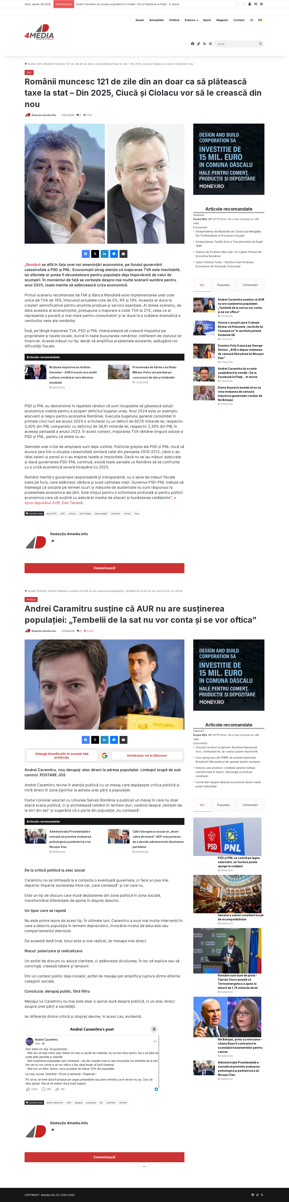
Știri (39, 63)
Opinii (207, 20)
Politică (174, 20)
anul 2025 (51, 513)
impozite (115, 513)
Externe (190, 20)
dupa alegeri (101, 513)
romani (127, 513)
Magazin (222, 20)
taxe (137, 513)
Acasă (139, 20)
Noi (202, 285)
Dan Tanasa (85, 513)
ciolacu (72, 513)
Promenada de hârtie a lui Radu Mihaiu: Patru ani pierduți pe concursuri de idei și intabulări (154, 372)
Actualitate (156, 20)
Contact (239, 20)
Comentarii (250, 285)
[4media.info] (39, 32)
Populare (223, 285)
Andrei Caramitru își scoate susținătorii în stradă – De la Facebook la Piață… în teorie (237, 372)
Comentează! (104, 568)
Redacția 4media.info (44, 115)
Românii (34, 264)
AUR (62, 513)
